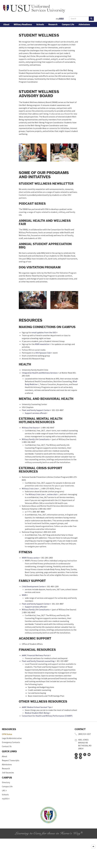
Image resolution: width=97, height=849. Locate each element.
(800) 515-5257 (84, 734)
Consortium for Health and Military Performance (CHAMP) (47, 715)
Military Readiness (23, 24)
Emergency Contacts (11, 742)
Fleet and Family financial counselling (38, 661)
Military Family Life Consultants (35, 439)
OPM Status (7, 734)
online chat (52, 494)
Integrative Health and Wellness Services (39, 372)
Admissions (84, 24)
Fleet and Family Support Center (36, 410)
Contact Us (6, 746)
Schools (40, 24)
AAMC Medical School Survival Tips (36, 707)
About (6, 24)
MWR (24, 595)
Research (52, 24)
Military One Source (30, 427)
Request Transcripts (10, 760)
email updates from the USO (44, 332)
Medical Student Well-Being (37, 713)
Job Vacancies (8, 772)
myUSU (5, 798)
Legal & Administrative (12, 738)
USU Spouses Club (43, 352)
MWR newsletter (42, 344)
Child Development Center (33, 586)
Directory (6, 782)
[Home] (34, 8)
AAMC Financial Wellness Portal (35, 655)
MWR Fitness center (30, 557)
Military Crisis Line (30, 488)
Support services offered (35, 413)
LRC (3, 790)
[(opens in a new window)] (76, 754)
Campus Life (68, 24)
